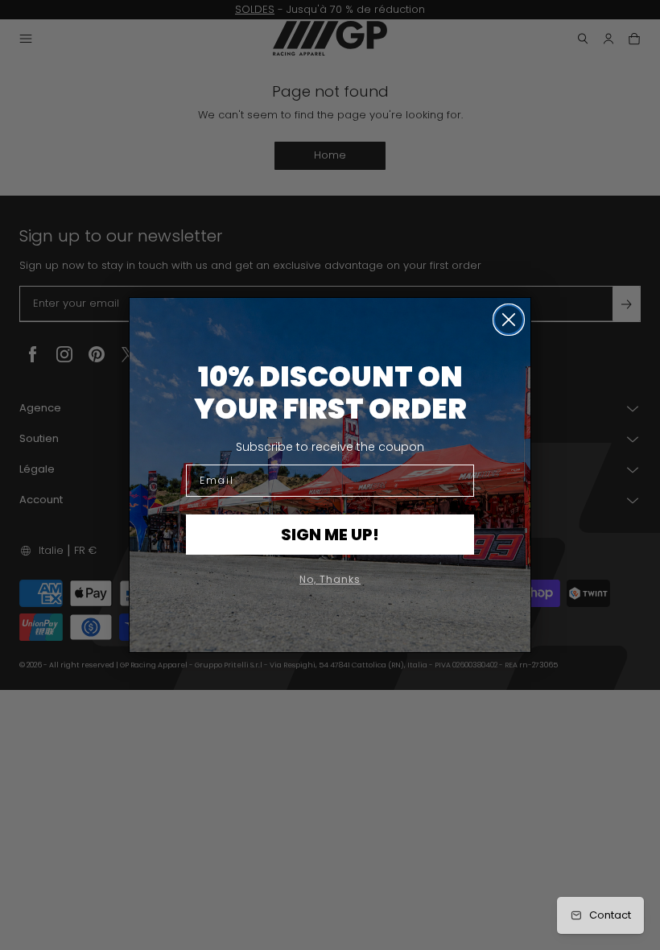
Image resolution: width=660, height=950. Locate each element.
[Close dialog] (508, 319)
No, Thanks (330, 579)
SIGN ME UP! (330, 534)
